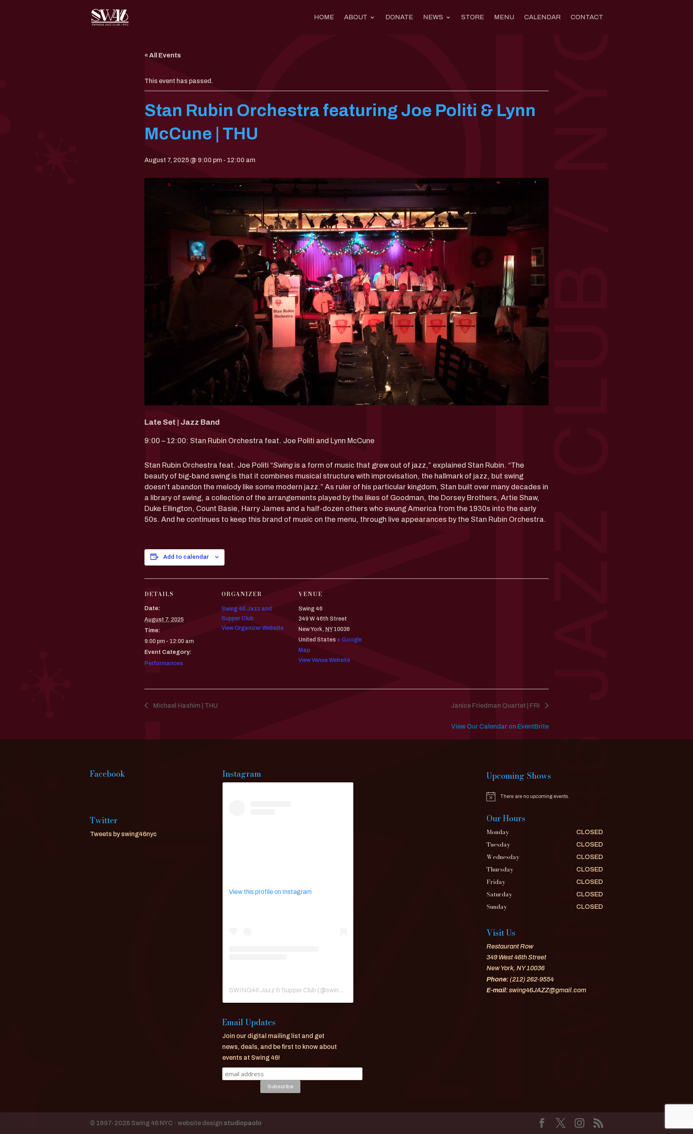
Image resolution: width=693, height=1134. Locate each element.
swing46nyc (343, 990)
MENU (504, 17)
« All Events (162, 55)
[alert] (544, 796)
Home (324, 17)
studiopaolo (242, 1123)
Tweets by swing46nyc (123, 834)
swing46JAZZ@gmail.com (547, 990)
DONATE (399, 17)
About (355, 17)
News (433, 17)
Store (472, 17)
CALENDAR (542, 17)
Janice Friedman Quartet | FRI (496, 705)
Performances (163, 663)
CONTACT (587, 17)
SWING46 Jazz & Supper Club (272, 990)
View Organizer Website (252, 628)
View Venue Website (324, 660)
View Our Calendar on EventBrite (500, 726)
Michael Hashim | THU (185, 705)
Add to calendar (186, 557)
